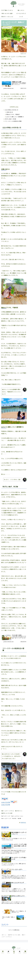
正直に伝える (9, 112)
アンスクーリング (6, 816)
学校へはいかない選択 (7, 813)
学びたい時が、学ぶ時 (10, 119)
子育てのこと (19, 810)
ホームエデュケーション (18, 816)
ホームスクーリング (7, 818)
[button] (25, 458)
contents (12, 107)
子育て (15, 818)
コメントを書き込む (14, 930)
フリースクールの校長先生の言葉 (13, 121)
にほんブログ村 (5, 802)
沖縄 (20, 818)
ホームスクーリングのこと (8, 810)
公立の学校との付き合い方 (11, 110)
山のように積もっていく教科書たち (15, 117)
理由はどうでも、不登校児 (12, 114)
